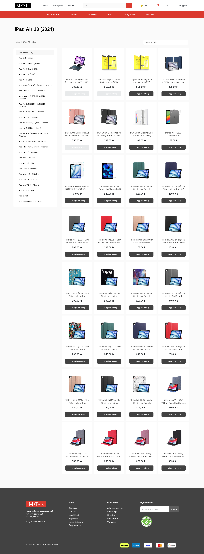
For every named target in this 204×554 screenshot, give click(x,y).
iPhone (74, 14)
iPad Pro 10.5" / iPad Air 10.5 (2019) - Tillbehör (33, 134)
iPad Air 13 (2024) (26, 52)
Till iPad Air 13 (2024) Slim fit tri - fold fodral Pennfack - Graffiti (77, 349)
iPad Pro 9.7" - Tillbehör (28, 152)
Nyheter (111, 515)
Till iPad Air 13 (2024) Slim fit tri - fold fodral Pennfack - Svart (109, 403)
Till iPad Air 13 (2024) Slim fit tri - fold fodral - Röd (109, 241)
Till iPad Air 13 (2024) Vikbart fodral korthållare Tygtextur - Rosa (141, 456)
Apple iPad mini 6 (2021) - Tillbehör (33, 147)
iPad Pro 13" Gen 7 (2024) (29, 63)
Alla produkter (53, 14)
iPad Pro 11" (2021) (26, 80)
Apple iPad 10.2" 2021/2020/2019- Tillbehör (32, 97)
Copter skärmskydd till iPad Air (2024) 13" (141, 81)
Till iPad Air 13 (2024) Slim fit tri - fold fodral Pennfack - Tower (141, 403)
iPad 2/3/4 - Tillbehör (28, 190)
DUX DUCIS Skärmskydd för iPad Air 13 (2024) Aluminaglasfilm (141, 135)
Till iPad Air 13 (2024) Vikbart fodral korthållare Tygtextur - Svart (174, 456)
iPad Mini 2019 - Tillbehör (29, 174)
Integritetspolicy (77, 522)
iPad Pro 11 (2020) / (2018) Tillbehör (33, 123)
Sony (110, 14)
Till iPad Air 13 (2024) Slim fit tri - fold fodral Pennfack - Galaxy (141, 296)
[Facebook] (29, 531)
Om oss (45, 5)
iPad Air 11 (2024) (26, 58)
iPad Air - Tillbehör (26, 163)
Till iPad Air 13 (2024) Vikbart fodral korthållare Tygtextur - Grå (77, 456)
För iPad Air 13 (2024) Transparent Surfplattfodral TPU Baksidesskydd (173, 137)
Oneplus (150, 14)
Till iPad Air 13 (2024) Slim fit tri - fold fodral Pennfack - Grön (109, 349)
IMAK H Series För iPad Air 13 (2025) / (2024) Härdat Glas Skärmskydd (77, 189)
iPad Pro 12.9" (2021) (27, 74)
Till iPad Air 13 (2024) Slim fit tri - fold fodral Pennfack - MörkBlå (141, 349)
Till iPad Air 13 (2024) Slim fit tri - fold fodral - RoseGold (141, 242)
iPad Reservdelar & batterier (30, 201)
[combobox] (103, 5)
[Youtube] (42, 531)
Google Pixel (129, 14)
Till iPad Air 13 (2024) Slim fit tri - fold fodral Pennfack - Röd (173, 349)
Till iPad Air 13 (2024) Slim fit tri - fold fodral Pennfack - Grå (173, 296)
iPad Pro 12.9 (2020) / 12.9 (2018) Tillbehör (32, 105)
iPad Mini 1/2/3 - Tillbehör (29, 185)
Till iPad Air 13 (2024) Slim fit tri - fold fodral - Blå (173, 188)
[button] (157, 6)
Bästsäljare (112, 518)
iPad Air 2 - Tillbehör (27, 158)
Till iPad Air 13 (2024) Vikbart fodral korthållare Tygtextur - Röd (109, 456)
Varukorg (111, 522)
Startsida (73, 508)
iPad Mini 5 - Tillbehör (27, 168)
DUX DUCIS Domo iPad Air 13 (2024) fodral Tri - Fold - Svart (109, 135)
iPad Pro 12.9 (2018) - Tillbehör (31, 112)
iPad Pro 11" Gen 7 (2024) (29, 69)
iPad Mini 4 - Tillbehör (28, 179)
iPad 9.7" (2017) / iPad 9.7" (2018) (32, 141)
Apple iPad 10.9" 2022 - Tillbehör (32, 91)
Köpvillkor (73, 518)
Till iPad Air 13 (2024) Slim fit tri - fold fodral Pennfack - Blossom (77, 296)
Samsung (92, 14)
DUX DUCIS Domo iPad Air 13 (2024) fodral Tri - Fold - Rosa (77, 135)
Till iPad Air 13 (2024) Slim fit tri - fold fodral (141, 188)
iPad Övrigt (23, 196)
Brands (71, 5)
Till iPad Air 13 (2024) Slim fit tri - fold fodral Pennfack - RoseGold (77, 403)
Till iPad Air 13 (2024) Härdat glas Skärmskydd (109, 188)
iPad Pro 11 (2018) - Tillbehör (30, 128)
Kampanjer (112, 511)
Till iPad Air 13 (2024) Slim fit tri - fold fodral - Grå (77, 241)
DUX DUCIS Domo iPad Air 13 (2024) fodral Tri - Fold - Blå (173, 82)
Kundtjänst (58, 5)
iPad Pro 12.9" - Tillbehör (28, 117)
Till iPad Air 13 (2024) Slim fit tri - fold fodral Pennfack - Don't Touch (109, 296)
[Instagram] (36, 531)
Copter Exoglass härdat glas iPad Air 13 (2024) (109, 81)
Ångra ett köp (75, 525)
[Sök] (129, 5)
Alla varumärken (115, 508)
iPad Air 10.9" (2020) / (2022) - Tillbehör (35, 85)
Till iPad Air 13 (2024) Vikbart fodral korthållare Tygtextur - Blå (174, 403)
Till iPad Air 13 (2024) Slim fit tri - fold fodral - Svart (173, 241)
